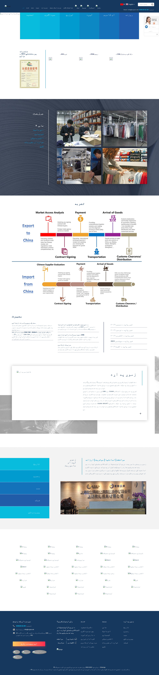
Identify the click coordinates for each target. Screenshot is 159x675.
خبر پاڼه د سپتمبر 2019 (122, 341)
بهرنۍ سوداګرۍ (87, 631)
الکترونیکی (37, 138)
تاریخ (36, 464)
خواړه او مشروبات (34, 142)
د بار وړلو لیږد (88, 635)
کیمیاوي (39, 134)
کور (23, 7)
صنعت (32, 7)
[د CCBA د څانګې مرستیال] (111, 59)
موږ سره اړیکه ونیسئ (55, 7)
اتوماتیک (38, 129)
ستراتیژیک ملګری (68, 7)
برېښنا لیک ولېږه (152, 29)
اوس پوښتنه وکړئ (29, 644)
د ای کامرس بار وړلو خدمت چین (43, 669)
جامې (41, 125)
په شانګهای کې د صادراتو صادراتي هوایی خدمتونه (93, 669)
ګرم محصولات (59, 667)
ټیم (38, 488)
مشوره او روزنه (87, 646)
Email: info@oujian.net (131, 9)
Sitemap (102, 667)
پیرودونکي (34, 512)
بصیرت (37, 7)
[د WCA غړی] (50, 59)
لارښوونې (67, 667)
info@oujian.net (29, 629)
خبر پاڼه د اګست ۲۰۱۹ (121, 346)
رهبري (36, 476)
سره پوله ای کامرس (89, 643)
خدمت (27, 7)
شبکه (37, 500)
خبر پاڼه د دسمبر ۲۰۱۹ (122, 324)
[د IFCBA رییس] (80, 59)
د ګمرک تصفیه (86, 627)
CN (124, 4)
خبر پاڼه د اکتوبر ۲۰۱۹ (122, 335)
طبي (42, 146)
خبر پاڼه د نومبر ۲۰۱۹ (122, 330)
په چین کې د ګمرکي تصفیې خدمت (65, 669)
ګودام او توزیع (87, 639)
